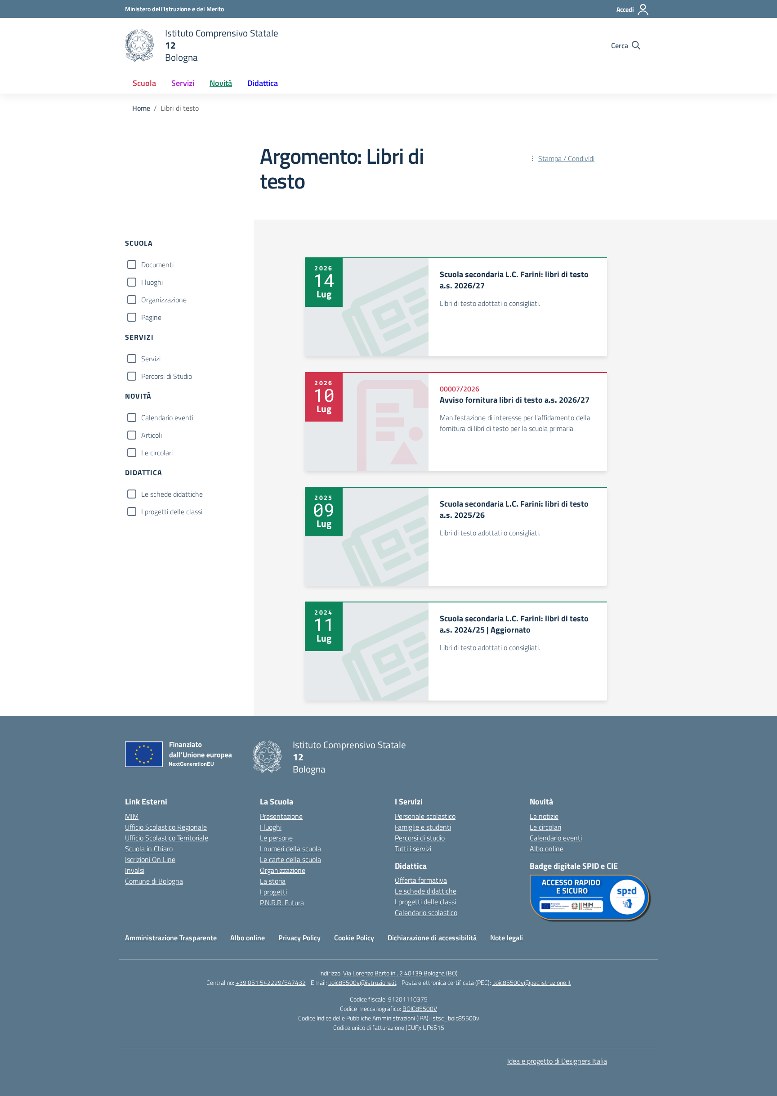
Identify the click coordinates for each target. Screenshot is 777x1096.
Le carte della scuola (290, 859)
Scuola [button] (144, 83)
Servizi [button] (182, 83)
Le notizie (544, 816)
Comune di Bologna (154, 881)
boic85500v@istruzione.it (362, 982)
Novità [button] (221, 83)
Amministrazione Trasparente (171, 937)
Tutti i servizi (413, 848)
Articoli (151, 435)
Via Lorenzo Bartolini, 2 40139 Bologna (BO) (400, 973)
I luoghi (152, 282)
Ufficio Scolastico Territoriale (166, 837)
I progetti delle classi (171, 511)
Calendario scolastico (426, 912)
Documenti (157, 264)
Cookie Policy (354, 937)
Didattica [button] (262, 83)
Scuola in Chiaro (149, 848)
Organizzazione (164, 299)
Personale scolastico (425, 816)
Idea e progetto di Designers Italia (557, 1061)
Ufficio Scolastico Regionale (166, 827)
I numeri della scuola (290, 848)
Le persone (276, 837)
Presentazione (281, 816)
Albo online (546, 848)
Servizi (151, 358)
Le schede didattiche (172, 494)
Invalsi (134, 870)
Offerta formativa (421, 880)
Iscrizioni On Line (150, 859)
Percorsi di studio (420, 837)
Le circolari (157, 452)
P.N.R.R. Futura (282, 902)
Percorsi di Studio (166, 376)
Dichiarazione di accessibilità (432, 937)
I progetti (273, 891)
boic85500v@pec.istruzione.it (531, 982)
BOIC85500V (419, 1008)
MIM (131, 816)
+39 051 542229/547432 (271, 982)
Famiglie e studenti (423, 827)
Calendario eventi (167, 417)
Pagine (151, 317)
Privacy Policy (299, 937)
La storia (273, 881)
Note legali (506, 937)
